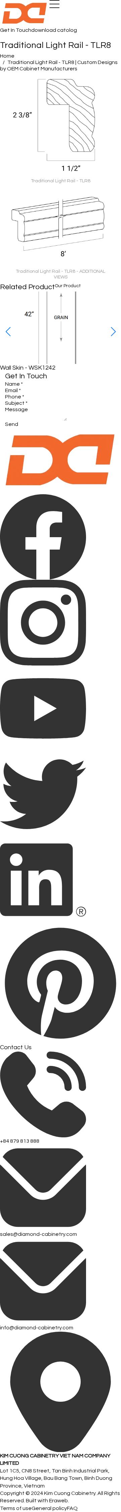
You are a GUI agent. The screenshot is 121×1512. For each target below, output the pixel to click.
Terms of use (16, 1508)
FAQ (72, 1508)
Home (7, 56)
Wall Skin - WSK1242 (27, 368)
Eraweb (58, 1500)
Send (11, 424)
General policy (49, 1508)
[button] (113, 331)
